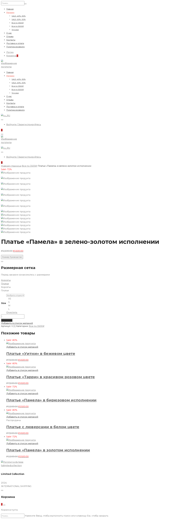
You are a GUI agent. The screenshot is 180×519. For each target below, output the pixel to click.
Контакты (10, 40)
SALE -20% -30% (19, 19)
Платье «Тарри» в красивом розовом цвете (50, 377)
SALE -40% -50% (19, 16)
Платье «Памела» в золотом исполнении (48, 450)
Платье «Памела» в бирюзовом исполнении (51, 400)
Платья (5, 283)
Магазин (10, 12)
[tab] (90, 280)
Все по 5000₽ (18, 26)
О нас (9, 33)
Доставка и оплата (15, 43)
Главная (10, 9)
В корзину (6, 320)
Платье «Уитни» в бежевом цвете (40, 353)
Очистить (11, 312)
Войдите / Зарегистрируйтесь (23, 124)
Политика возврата (15, 47)
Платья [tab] (5, 290)
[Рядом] (2, 261)
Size (3, 303)
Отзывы (9, 36)
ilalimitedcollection (11, 465)
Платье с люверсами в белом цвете (42, 427)
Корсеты (6, 280)
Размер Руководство (12, 257)
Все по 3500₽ (18, 23)
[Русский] (5, 115)
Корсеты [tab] (6, 287)
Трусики (15, 30)
